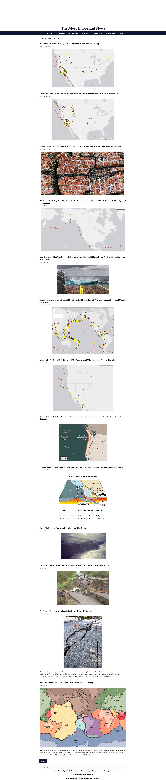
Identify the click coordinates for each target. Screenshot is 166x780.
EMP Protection (97, 33)
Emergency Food (73, 33)
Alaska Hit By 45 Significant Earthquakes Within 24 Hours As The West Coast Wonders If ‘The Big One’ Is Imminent (83, 201)
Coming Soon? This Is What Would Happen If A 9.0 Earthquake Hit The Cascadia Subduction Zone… (81, 467)
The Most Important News (83, 28)
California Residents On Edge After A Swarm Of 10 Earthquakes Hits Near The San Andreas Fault (80, 146)
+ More (43, 761)
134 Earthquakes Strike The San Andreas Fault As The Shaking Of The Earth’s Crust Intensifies (79, 93)
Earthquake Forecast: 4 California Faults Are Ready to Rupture (66, 611)
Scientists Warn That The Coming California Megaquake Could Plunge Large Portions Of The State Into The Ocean (82, 258)
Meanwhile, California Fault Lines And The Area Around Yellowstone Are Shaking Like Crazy (78, 360)
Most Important (110, 33)
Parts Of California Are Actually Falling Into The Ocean (63, 528)
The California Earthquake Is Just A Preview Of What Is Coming (66, 682)
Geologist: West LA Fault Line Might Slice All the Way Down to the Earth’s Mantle (74, 565)
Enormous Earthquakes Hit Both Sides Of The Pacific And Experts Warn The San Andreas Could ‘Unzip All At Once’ (83, 301)
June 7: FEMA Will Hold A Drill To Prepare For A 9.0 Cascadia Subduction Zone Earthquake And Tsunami (80, 417)
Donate (121, 33)
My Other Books (60, 33)
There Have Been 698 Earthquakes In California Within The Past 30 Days (70, 43)
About (82, 771)
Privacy (88, 771)
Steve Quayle (85, 33)
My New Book (47, 33)
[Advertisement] (83, 14)
